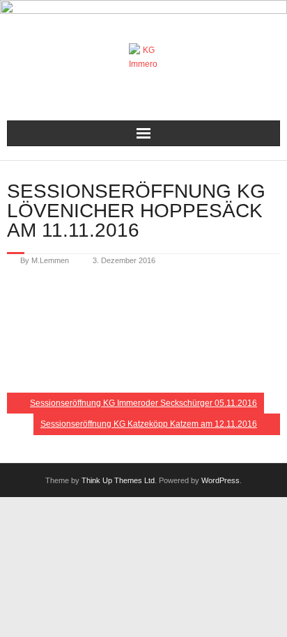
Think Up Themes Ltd (118, 480)
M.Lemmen (50, 260)
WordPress (220, 480)
